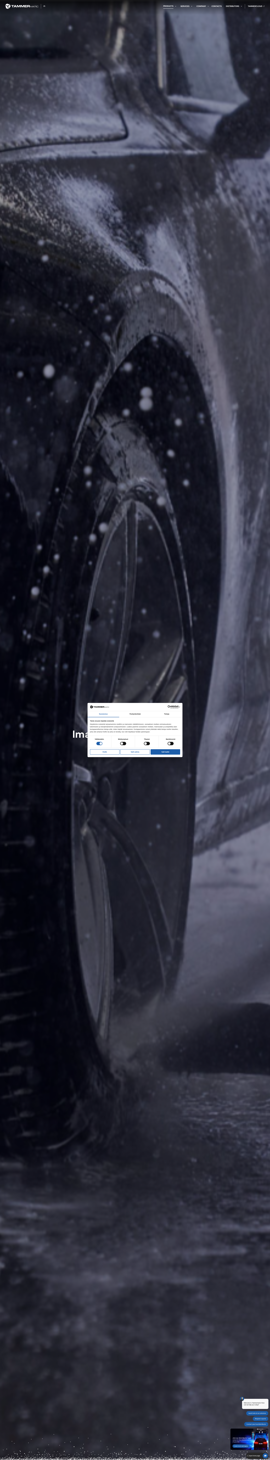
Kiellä (105, 752)
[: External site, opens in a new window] (171, 707)
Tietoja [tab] (166, 714)
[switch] (123, 743)
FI (44, 6)
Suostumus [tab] (103, 714)
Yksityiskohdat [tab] (135, 714)
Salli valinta (135, 752)
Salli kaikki (165, 752)
